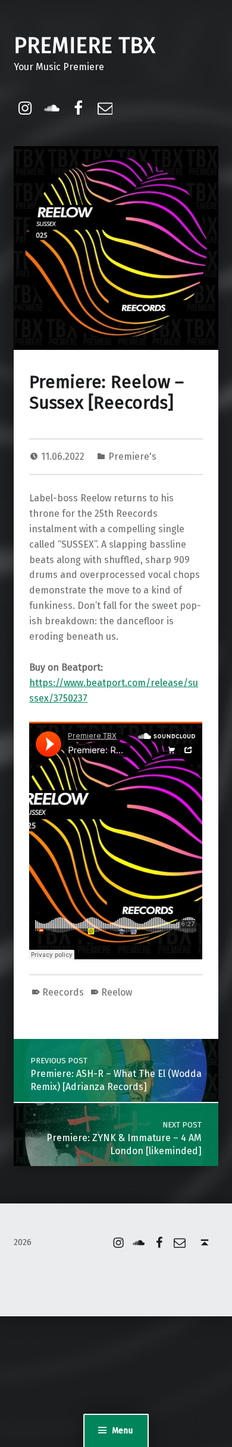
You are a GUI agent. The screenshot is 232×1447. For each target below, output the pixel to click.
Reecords (63, 992)
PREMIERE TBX (84, 46)
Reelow (116, 992)
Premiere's (132, 456)
